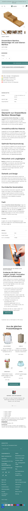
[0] (23, 6)
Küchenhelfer (5, 124)
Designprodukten (15, 181)
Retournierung (18, 491)
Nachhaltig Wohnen (19, 471)
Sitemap (17, 493)
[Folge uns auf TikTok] (3, 475)
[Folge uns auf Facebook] (3, 472)
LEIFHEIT (21, 371)
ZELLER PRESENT (7, 346)
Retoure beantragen (19, 458)
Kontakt (3, 491)
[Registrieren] (20, 448)
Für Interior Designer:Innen (18, 474)
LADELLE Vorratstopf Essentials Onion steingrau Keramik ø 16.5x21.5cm (21, 350)
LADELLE (21, 346)
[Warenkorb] (25, 6)
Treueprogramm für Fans (7, 461)
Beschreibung (5, 110)
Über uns (4, 482)
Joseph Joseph (5, 36)
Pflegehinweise (18, 466)
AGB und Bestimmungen (20, 482)
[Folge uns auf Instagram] (5, 472)
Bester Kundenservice (6, 456)
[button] (4, 53)
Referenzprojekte (5, 489)
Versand (17, 489)
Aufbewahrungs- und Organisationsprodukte (12, 154)
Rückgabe (4, 218)
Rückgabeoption (15, 75)
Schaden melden (19, 460)
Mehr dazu (14, 2)
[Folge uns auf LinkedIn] (5, 475)
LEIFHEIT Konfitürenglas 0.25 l (21, 374)
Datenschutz (18, 484)
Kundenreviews (5, 486)
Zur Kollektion (14, 384)
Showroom (16, 82)
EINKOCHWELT (7, 371)
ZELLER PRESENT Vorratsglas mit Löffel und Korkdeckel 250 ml (7, 350)
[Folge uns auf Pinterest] (8, 472)
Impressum (17, 486)
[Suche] (4, 6)
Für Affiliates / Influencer (5, 494)
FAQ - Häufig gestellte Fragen (20, 463)
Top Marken (4, 458)
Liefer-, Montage (6, 75)
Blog (16, 468)
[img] (4, 421)
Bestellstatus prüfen (19, 455)
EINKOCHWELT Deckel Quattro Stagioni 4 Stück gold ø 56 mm (7, 375)
